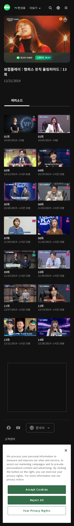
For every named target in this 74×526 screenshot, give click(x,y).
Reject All (37, 500)
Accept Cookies (37, 489)
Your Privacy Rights (36, 510)
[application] (37, 34)
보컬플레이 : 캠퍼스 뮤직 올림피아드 (31, 69)
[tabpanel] (37, 230)
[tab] (16, 100)
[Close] (66, 450)
